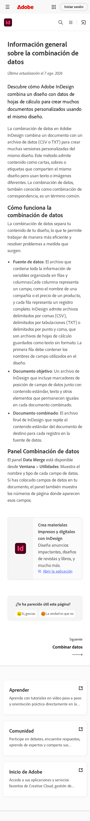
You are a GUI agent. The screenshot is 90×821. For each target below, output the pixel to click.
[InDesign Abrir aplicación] (83, 22)
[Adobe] (25, 7)
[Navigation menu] (7, 7)
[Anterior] (26, 651)
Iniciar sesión (74, 7)
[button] (54, 7)
